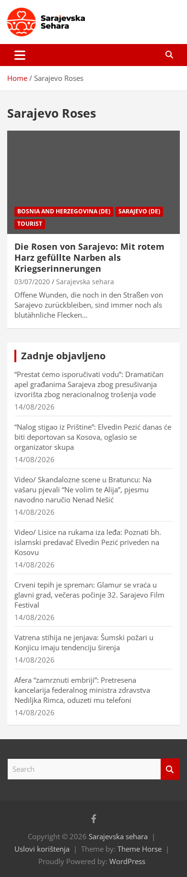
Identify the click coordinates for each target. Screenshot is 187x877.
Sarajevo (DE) (139, 211)
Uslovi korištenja (42, 849)
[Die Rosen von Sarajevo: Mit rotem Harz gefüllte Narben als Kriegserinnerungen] (93, 182)
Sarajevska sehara (85, 281)
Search (170, 769)
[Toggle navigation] (20, 55)
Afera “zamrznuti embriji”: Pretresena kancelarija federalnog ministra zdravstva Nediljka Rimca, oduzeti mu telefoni (82, 690)
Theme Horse (139, 849)
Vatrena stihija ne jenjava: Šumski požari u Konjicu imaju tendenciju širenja (83, 642)
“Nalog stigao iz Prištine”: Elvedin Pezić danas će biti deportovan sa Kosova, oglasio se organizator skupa (92, 437)
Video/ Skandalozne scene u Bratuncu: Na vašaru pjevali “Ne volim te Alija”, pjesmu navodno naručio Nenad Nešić (83, 489)
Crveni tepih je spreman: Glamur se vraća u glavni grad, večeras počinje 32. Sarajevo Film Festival (89, 595)
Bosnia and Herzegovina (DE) (63, 211)
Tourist (29, 224)
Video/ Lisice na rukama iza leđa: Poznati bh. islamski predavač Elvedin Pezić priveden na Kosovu (87, 542)
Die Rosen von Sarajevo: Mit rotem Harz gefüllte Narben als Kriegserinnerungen (89, 258)
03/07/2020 (32, 281)
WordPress (127, 861)
